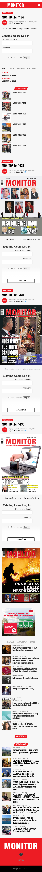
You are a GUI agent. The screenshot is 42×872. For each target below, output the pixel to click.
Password (6, 48)
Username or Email (9, 39)
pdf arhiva (21, 69)
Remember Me (16, 58)
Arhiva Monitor (19, 23)
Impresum (21, 860)
